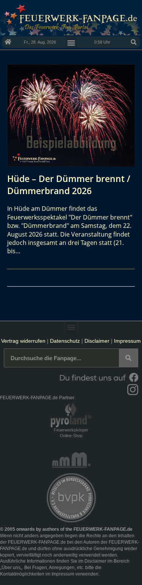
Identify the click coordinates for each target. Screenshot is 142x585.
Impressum (127, 341)
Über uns (11, 567)
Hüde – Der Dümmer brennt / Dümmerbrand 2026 (68, 185)
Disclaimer (96, 341)
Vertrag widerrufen (23, 341)
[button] (133, 42)
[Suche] (128, 358)
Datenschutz (65, 341)
